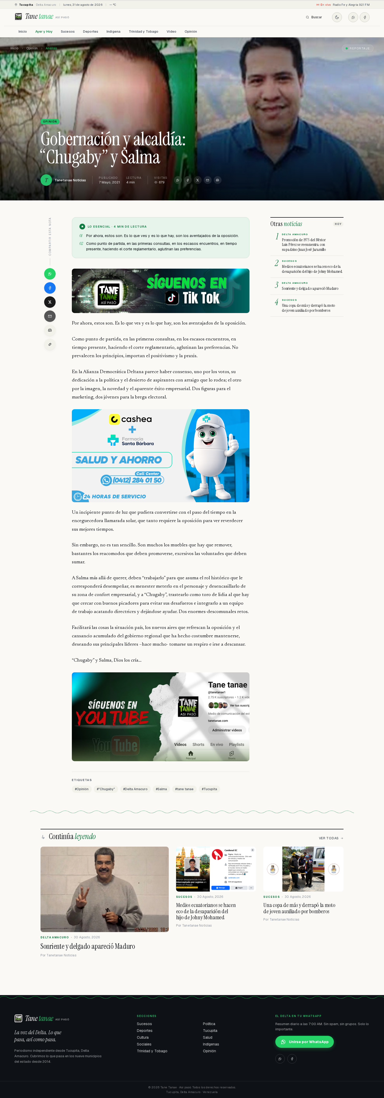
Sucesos (68, 31)
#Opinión (82, 789)
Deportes (90, 31)
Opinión (191, 31)
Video (171, 31)
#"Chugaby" (106, 789)
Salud (207, 1037)
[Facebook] (365, 17)
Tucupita (210, 1030)
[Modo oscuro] (337, 17)
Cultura (143, 1037)
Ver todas (329, 838)
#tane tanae (184, 789)
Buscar (316, 17)
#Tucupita (209, 789)
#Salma (161, 789)
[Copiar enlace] (50, 344)
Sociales (144, 1044)
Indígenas (211, 1044)
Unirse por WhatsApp (309, 1041)
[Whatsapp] (353, 17)
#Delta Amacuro (135, 789)
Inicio (23, 31)
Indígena (113, 31)
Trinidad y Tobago (143, 31)
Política (209, 1023)
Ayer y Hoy (44, 31)
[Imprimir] (218, 180)
